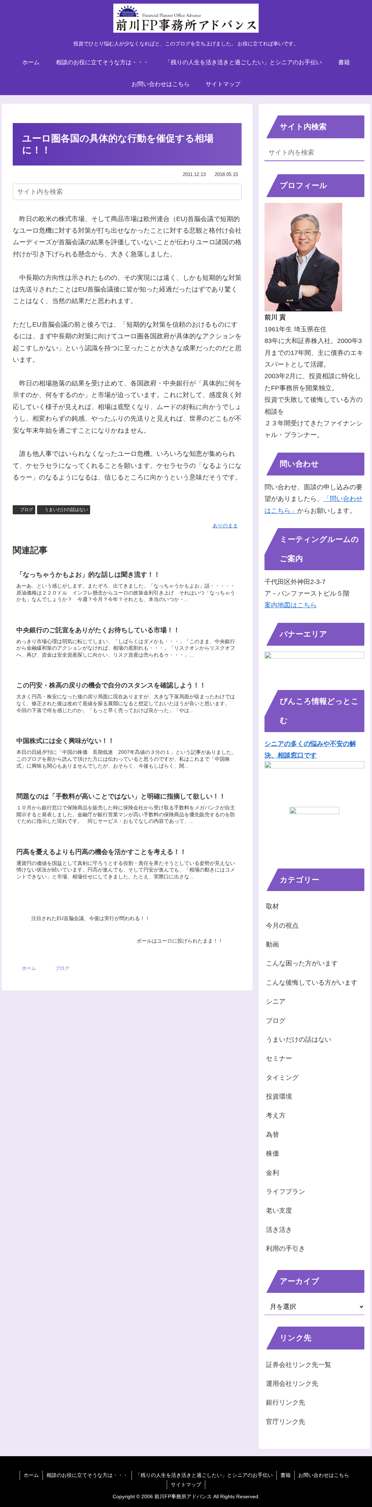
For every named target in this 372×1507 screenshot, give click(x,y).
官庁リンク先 (285, 1421)
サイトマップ (186, 1484)
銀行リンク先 (285, 1402)
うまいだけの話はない (66, 509)
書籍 (285, 1475)
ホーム (31, 1475)
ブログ (26, 509)
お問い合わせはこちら (323, 1475)
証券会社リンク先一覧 (298, 1364)
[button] (234, 191)
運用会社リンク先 (292, 1383)
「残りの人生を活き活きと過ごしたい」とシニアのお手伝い (204, 1475)
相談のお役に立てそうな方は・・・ (87, 1475)
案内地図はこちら (290, 605)
